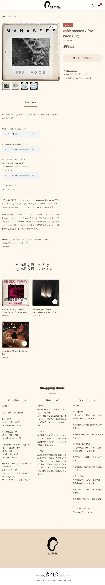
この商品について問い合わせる (79, 78)
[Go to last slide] (5, 52)
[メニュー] (5, 5)
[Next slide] (56, 52)
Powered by (40, 576)
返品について (71, 71)
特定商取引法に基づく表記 (77, 74)
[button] (6, 86)
